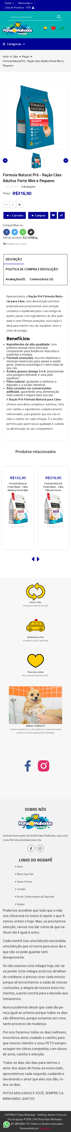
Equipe (21, 904)
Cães (15, 56)
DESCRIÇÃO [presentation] (14, 259)
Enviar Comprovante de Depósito (35, 896)
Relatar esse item (16, 244)
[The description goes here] (35, 160)
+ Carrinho (16, 215)
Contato (21, 889)
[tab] (14, 260)
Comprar (40, 215)
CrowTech (45, 1128)
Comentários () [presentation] (41, 279)
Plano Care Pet (25, 874)
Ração (25, 56)
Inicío (6, 56)
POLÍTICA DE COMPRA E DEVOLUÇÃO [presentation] (32, 269)
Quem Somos (24, 881)
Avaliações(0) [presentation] (15, 279)
